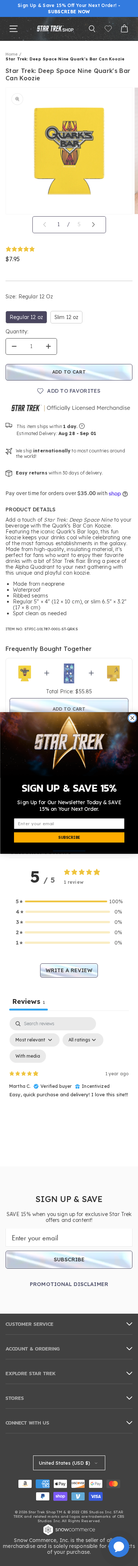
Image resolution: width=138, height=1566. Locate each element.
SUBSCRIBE (69, 837)
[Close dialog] (132, 718)
